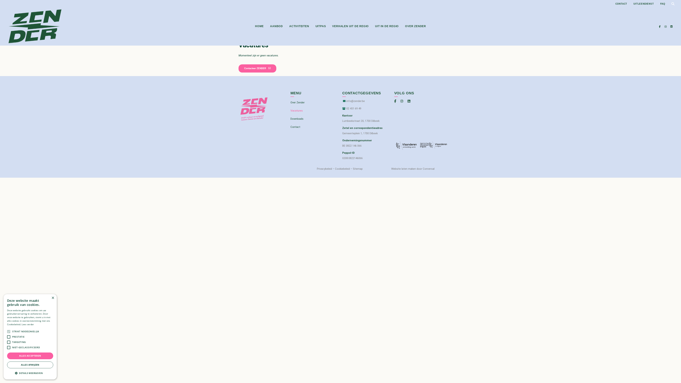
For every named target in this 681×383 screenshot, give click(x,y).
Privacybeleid (324, 168)
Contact (621, 3)
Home (259, 26)
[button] (257, 68)
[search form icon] (672, 4)
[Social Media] (659, 26)
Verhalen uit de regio (350, 26)
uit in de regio (387, 26)
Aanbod (276, 26)
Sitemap (358, 168)
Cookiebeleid (342, 168)
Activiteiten (299, 26)
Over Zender (415, 26)
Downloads (296, 118)
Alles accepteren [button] (30, 355)
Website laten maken (403, 168)
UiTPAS (320, 26)
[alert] (30, 336)
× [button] (52, 298)
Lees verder (28, 324)
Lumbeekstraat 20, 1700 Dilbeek (361, 121)
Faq (662, 3)
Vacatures (296, 110)
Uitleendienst (643, 3)
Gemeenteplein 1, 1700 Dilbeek (360, 133)
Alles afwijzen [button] (30, 364)
